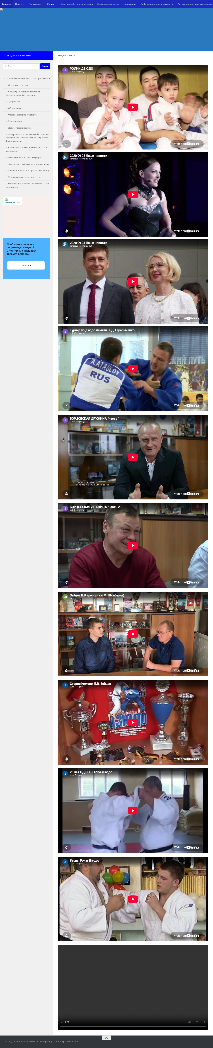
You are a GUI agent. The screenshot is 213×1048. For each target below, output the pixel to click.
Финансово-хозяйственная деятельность (28, 164)
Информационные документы (156, 3)
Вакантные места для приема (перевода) (28, 170)
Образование (14, 108)
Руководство (15, 121)
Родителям (35, 3)
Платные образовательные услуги (24, 157)
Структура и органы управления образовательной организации (22, 93)
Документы (14, 101)
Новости (19, 3)
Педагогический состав (20, 127)
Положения (129, 3)
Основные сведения (18, 85)
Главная (6, 3)
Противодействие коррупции (77, 3)
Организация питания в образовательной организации (27, 185)
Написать (25, 265)
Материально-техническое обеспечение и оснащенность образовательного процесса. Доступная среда (27, 137)
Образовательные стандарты (22, 114)
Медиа (50, 3)
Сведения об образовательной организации (28, 78)
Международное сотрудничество (24, 177)
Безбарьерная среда (108, 3)
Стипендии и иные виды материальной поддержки (26, 149)
